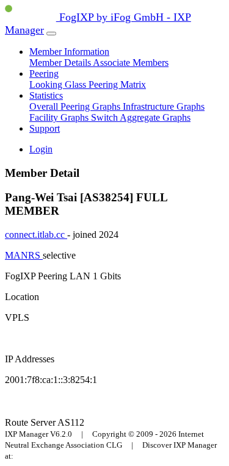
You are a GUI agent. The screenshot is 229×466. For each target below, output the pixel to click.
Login (41, 149)
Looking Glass (59, 84)
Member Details (61, 62)
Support (44, 128)
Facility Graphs (60, 117)
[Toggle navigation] (51, 33)
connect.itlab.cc (36, 234)
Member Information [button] (69, 51)
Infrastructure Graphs (164, 106)
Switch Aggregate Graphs (141, 117)
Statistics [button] (46, 95)
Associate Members (131, 62)
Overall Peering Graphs (76, 106)
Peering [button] (44, 73)
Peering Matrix (117, 84)
